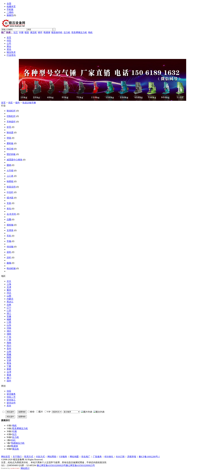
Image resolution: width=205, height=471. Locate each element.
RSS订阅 (120, 456)
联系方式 (28, 456)
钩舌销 (10, 149)
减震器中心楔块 (14, 159)
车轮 (9, 236)
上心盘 (10, 176)
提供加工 (11, 400)
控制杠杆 (11, 116)
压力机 (67, 32)
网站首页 (5, 456)
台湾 (9, 372)
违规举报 (131, 456)
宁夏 (9, 366)
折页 (9, 127)
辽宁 (9, 307)
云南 (9, 351)
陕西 (9, 357)
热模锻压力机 (18, 443)
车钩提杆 (11, 121)
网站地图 (74, 456)
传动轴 (10, 246)
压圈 (9, 219)
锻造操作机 (56, 32)
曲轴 (9, 263)
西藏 (9, 354)
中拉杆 (10, 192)
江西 (9, 322)
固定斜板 (11, 154)
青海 (9, 363)
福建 (9, 319)
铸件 (40, 32)
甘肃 (9, 360)
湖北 (9, 331)
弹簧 (9, 138)
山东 (9, 325)
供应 (10, 102)
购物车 (10, 15)
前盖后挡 (11, 187)
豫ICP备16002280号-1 (149, 456)
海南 (9, 343)
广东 (9, 337)
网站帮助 (51, 456)
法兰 (15, 32)
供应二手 (11, 397)
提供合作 (11, 403)
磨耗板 (10, 143)
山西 (9, 296)
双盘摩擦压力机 (79, 32)
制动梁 (10, 132)
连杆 (9, 257)
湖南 (9, 334)
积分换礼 (108, 456)
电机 (90, 32)
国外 (9, 381)
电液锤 (47, 32)
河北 (9, 293)
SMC (13, 440)
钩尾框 (10, 181)
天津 (9, 287)
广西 (9, 340)
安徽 (9, 316)
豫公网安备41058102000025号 (80, 465)
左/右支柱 (11, 214)
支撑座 (10, 230)
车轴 (9, 241)
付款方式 (40, 456)
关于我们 (17, 456)
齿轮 (9, 252)
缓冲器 (10, 198)
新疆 (9, 369)
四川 (9, 345)
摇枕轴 (10, 225)
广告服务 (97, 456)
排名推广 (85, 456)
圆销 (9, 165)
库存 (9, 406)
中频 (21, 32)
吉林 (9, 304)
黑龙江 (10, 302)
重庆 (9, 290)
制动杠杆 (11, 111)
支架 (9, 203)
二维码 (10, 12)
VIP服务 (63, 456)
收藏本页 (11, 6)
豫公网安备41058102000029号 (51, 465)
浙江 (9, 313)
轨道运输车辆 (29, 102)
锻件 (17, 102)
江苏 (9, 310)
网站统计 (25, 468)
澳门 (9, 378)
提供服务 (11, 394)
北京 (9, 281)
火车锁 (10, 170)
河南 (9, 328)
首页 (3, 102)
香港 (9, 375)
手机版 (10, 9)
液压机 (33, 32)
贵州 (9, 348)
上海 (9, 284)
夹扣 (9, 208)
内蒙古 (10, 299)
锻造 (27, 32)
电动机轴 (11, 268)
